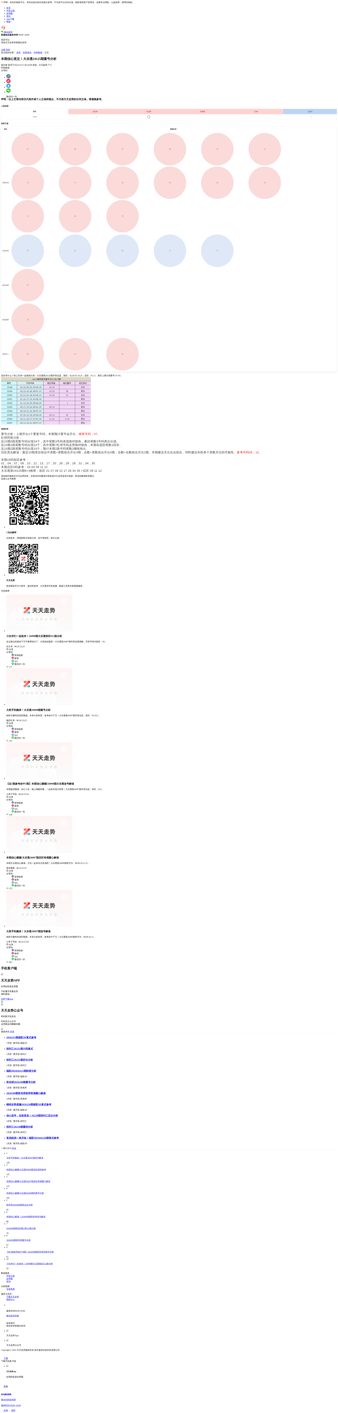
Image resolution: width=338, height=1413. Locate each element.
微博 (16, 658)
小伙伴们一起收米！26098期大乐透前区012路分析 (34, 636)
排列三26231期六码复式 (19, 1048)
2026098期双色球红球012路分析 (21, 1228)
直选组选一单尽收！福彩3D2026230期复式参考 (32, 1138)
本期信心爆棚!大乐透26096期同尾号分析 (25, 1193)
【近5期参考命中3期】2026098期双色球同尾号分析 (30, 1252)
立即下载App (7, 999)
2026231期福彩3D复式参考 (21, 1037)
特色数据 (38, 52)
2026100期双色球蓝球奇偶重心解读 (26, 1093)
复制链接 (18, 655)
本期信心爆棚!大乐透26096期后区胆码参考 (26, 1169)
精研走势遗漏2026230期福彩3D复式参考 (28, 1104)
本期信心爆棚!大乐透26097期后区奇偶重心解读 (32, 857)
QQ (16, 661)
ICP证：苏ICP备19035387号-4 (74, 1350)
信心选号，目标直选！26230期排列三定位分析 (32, 1115)
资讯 (8, 16)
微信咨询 (8, 32)
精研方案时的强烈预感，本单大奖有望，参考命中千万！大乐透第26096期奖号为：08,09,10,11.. (50, 937)
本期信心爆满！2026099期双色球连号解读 (25, 1217)
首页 (8, 8)
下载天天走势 (12, 1297)
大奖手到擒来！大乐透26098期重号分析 (28, 710)
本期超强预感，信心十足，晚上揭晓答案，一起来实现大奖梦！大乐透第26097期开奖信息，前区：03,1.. (54, 789)
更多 (12, 1032)
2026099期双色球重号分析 (18, 1240)
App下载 (10, 19)
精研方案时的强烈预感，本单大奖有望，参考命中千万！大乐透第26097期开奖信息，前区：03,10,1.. (52, 715)
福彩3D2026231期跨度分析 (21, 1070)
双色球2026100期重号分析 (21, 1082)
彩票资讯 (27, 52)
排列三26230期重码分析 (19, 1126)
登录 (8, 50)
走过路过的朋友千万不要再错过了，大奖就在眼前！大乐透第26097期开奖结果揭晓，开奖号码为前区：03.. (56, 641)
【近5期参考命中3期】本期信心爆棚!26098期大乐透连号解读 (40, 783)
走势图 (9, 13)
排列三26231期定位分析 (19, 1059)
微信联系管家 (12, 1316)
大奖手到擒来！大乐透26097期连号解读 (28, 931)
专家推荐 (10, 1289)
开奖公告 (10, 11)
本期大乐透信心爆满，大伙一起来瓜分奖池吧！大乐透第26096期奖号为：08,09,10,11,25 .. (47, 863)
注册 (3, 50)
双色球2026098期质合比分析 (19, 1205)
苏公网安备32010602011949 (13, 1355)
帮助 (8, 22)
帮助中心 (10, 1299)
